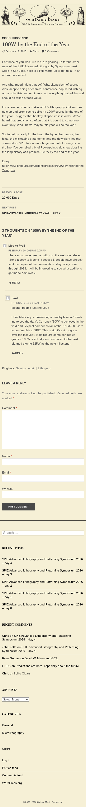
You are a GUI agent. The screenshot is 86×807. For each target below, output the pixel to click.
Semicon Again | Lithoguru (33, 368)
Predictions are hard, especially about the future (47, 666)
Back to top (57, 802)
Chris (36, 51)
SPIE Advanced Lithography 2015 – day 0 (31, 210)
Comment (9, 408)
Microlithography (15, 38)
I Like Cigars (22, 673)
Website (7, 489)
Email (6, 472)
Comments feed (12, 775)
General (7, 725)
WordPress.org (12, 783)
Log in (6, 760)
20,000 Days (12, 195)
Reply (16, 282)
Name (7, 456)
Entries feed (10, 767)
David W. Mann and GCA (41, 658)
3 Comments (52, 51)
